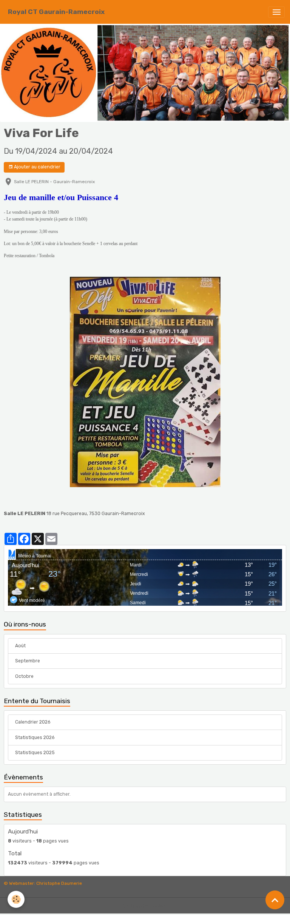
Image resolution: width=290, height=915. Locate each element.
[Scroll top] (274, 899)
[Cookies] (16, 899)
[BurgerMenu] (276, 12)
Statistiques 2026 (34, 737)
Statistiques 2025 (35, 752)
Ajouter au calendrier (36, 167)
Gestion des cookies (145, 906)
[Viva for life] (145, 382)
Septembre (27, 660)
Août (20, 645)
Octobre (24, 676)
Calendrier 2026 (32, 722)
